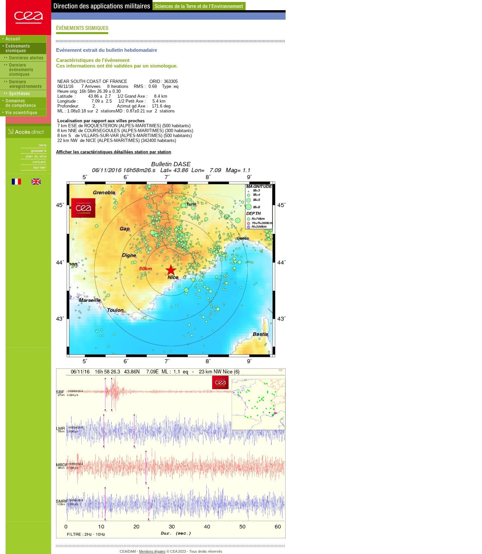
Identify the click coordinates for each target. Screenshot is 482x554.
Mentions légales (152, 551)
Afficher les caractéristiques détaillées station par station (113, 151)
